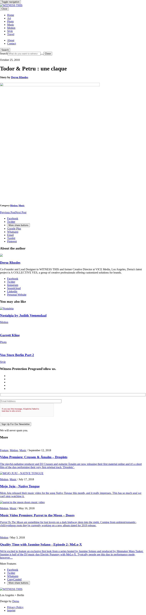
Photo (3, 342)
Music (22, 205)
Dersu (15, 601)
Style (3, 361)
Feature (4, 450)
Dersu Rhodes (19, 77)
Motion (13, 205)
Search (5, 50)
